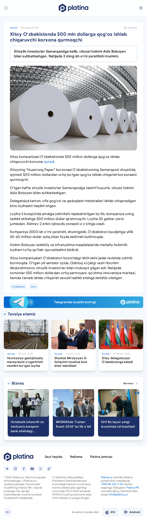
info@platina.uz (118, 494)
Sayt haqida (53, 457)
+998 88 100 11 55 (112, 484)
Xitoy (33, 286)
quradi (49, 162)
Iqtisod (13, 27)
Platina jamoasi (101, 457)
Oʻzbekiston (18, 286)
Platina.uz (107, 477)
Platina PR (132, 487)
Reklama (76, 457)
